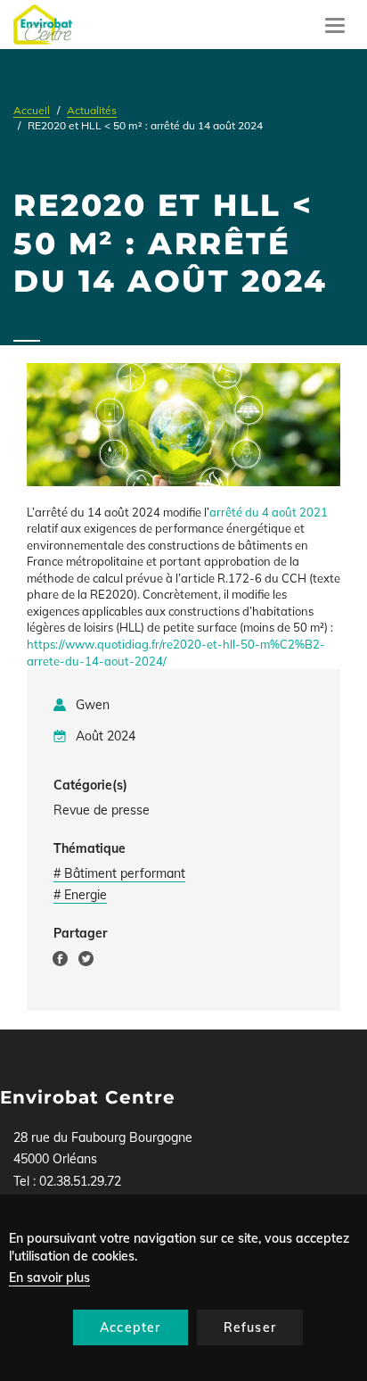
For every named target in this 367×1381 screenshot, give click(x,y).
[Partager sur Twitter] (86, 962)
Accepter (130, 1327)
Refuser (250, 1327)
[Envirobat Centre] (42, 24)
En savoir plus (49, 1277)
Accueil (31, 110)
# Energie (80, 895)
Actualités (92, 110)
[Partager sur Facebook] (60, 962)
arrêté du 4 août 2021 (268, 512)
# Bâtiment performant (119, 873)
